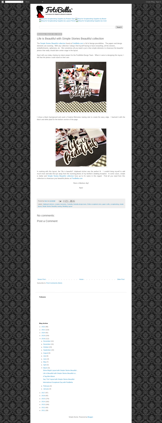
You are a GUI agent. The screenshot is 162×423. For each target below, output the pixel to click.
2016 (43, 396)
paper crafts (106, 204)
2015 (43, 399)
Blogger (90, 417)
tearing (59, 206)
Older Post (120, 279)
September (47, 350)
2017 (43, 393)
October (46, 347)
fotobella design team (79, 204)
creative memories (60, 204)
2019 (43, 336)
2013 (43, 404)
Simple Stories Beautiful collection (52, 43)
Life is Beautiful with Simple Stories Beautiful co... (60, 373)
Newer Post (42, 279)
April (45, 365)
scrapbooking (114, 204)
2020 (43, 333)
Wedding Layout (67, 206)
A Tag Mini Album (49, 376)
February (46, 386)
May (45, 362)
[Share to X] (69, 201)
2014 (43, 401)
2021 (43, 330)
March (45, 368)
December (47, 341)
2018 (43, 339)
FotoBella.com (78, 43)
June (45, 359)
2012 (43, 407)
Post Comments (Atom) (54, 283)
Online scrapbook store (94, 204)
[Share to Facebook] (71, 201)
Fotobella (70, 204)
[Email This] (64, 201)
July (44, 356)
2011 (43, 410)
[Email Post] (60, 201)
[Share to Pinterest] (74, 201)
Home (81, 279)
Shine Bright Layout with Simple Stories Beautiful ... (60, 370)
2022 (43, 327)
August (45, 353)
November (47, 344)
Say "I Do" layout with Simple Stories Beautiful (58, 379)
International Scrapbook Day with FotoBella (58, 382)
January (46, 389)
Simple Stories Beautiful (49, 206)
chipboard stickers (48, 204)
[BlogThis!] (66, 201)
